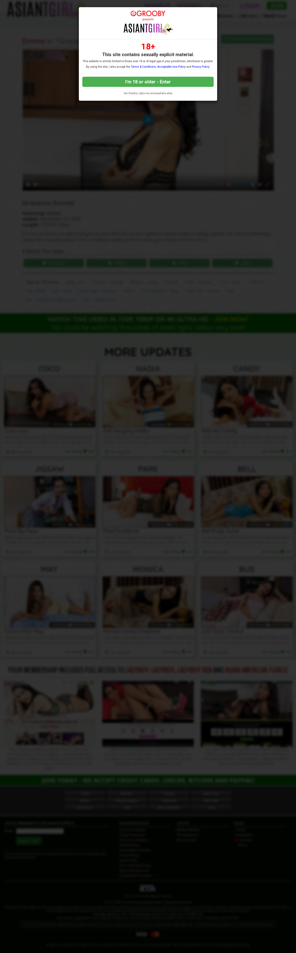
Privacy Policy (200, 66)
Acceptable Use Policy (171, 66)
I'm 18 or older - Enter (148, 82)
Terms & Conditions (143, 66)
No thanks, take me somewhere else (148, 93)
